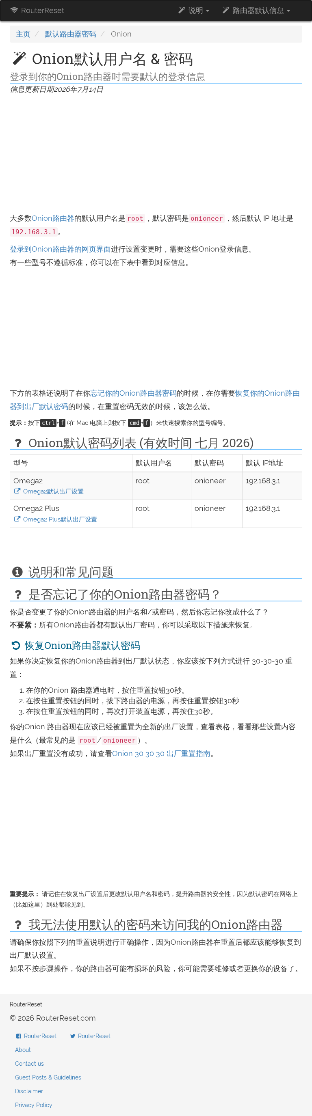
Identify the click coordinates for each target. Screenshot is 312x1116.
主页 (23, 34)
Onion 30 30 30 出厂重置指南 (161, 753)
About (23, 1050)
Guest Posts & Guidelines (48, 1077)
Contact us (29, 1063)
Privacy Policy (33, 1105)
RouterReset (41, 10)
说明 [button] (195, 10)
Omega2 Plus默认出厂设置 (59, 519)
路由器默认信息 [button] (258, 10)
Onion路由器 (53, 218)
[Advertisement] (156, 155)
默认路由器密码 (70, 34)
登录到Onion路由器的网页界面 (60, 249)
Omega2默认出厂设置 (53, 491)
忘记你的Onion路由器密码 (133, 393)
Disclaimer (29, 1091)
